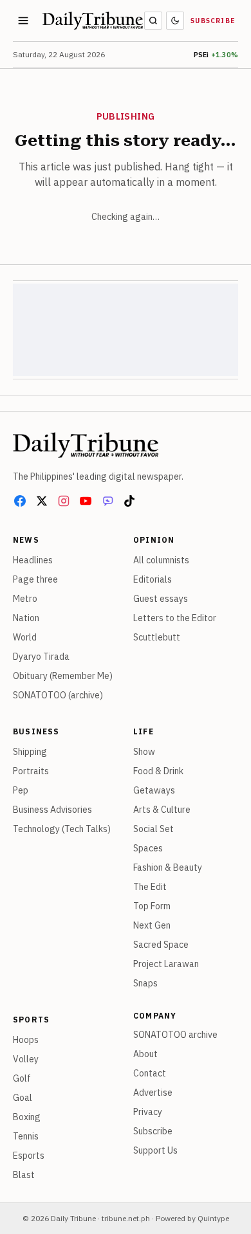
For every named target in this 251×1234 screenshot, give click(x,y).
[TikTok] (129, 501)
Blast (24, 1175)
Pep (20, 790)
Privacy (147, 1112)
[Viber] (107, 501)
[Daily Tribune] (85, 445)
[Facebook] (20, 501)
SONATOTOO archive (175, 1034)
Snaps (145, 983)
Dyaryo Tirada (41, 656)
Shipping (30, 752)
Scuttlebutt (156, 637)
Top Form (152, 906)
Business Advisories (52, 809)
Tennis (26, 1136)
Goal (22, 1097)
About (145, 1054)
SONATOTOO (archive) (58, 695)
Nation (26, 618)
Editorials (152, 579)
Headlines (33, 560)
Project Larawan (166, 964)
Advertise (152, 1092)
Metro (25, 598)
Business (36, 731)
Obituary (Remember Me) (63, 676)
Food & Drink (158, 771)
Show (144, 752)
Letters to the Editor (174, 618)
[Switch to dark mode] (175, 21)
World (25, 637)
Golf (22, 1078)
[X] (42, 501)
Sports (31, 1019)
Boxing (27, 1117)
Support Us (155, 1150)
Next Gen (152, 925)
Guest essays (160, 598)
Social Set (153, 829)
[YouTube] (86, 501)
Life (143, 731)
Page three (35, 579)
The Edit (150, 887)
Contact (149, 1073)
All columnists (161, 560)
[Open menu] (23, 20)
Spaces (148, 848)
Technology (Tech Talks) (62, 829)
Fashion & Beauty (167, 867)
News (26, 540)
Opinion (153, 540)
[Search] (153, 21)
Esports (28, 1155)
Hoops (26, 1040)
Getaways (154, 790)
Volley (26, 1059)
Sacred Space (161, 944)
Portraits (31, 771)
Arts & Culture (162, 809)
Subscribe (213, 21)
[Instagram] (64, 501)
